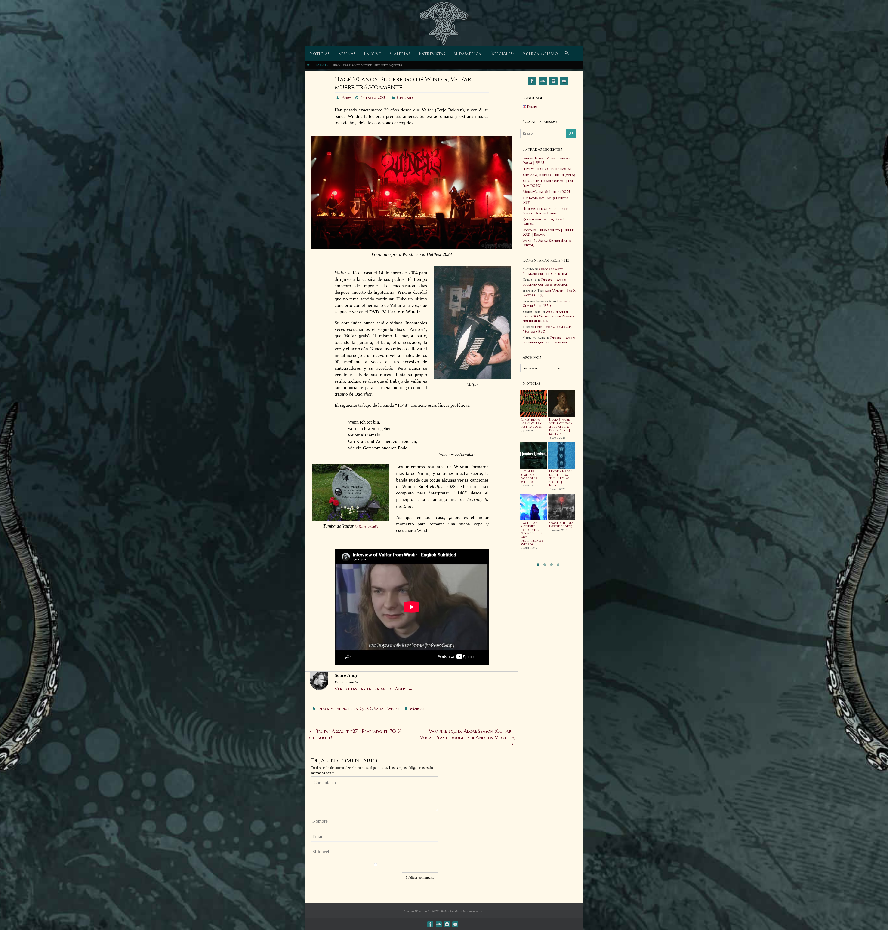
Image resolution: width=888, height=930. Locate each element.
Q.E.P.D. (366, 708)
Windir (393, 708)
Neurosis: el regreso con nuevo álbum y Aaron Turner (546, 211)
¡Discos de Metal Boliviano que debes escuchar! (545, 271)
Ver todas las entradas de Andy (374, 689)
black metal (330, 708)
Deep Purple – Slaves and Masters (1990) (547, 329)
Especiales (321, 65)
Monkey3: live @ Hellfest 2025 (546, 192)
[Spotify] (543, 82)
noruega (350, 708)
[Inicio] (308, 65)
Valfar (379, 708)
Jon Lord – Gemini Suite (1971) (547, 303)
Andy (346, 97)
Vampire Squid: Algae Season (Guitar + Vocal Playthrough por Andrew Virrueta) (468, 734)
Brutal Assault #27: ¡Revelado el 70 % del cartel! (354, 735)
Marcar (417, 708)
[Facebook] (532, 82)
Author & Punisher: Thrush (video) (549, 175)
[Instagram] (553, 82)
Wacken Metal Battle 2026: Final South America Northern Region (549, 316)
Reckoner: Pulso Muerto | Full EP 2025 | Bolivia (548, 232)
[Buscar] (571, 133)
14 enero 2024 (374, 97)
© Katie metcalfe (366, 526)
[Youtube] (564, 82)
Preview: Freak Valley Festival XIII (547, 169)
